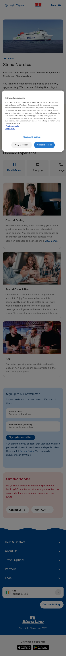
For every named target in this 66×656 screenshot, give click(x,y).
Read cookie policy (12, 126)
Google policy (10, 129)
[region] (33, 121)
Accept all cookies (44, 145)
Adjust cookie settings (32, 137)
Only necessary (21, 145)
